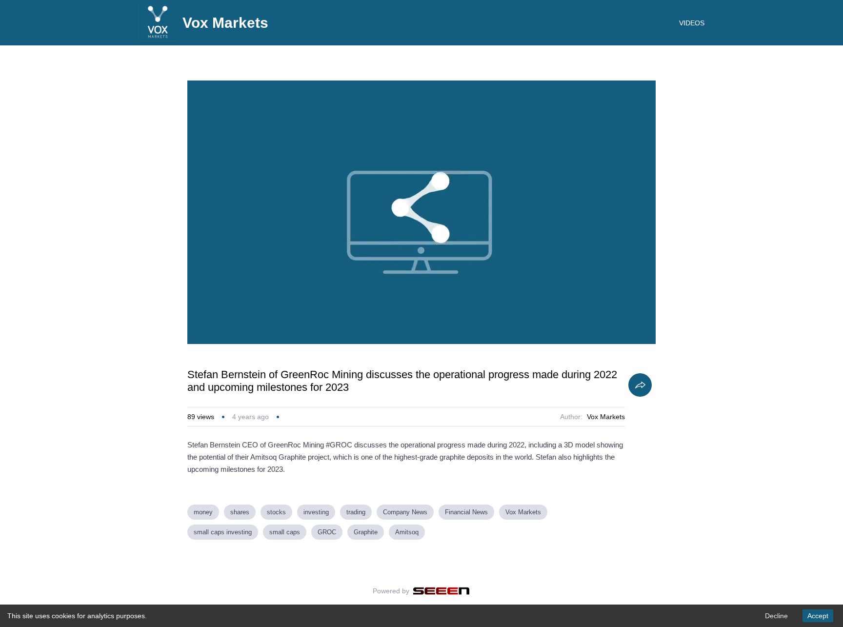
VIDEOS (691, 23)
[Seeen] (441, 591)
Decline (776, 616)
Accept (817, 616)
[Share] (640, 385)
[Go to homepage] (158, 39)
